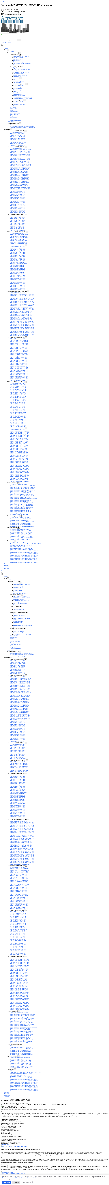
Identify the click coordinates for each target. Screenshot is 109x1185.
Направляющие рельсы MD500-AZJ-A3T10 (22, 545)
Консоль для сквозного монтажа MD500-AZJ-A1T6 (24, 558)
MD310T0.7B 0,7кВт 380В (17, 219)
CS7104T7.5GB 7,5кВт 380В (18, 396)
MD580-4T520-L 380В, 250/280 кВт (19, 469)
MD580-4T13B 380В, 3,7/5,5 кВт (19, 439)
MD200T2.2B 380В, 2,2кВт (17, 145)
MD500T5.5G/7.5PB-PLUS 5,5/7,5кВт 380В (22, 304)
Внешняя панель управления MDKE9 (20, 524)
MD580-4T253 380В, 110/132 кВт (19, 458)
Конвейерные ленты (18, 85)
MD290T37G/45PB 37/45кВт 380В (19, 174)
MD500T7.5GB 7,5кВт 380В (18, 259)
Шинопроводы (14, 107)
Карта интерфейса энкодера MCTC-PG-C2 (21, 507)
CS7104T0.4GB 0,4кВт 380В (18, 385)
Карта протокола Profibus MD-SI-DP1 (20, 501)
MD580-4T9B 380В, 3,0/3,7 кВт (18, 438)
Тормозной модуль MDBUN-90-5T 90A (21, 535)
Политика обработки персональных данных (22, 126)
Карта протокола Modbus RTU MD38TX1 (21, 494)
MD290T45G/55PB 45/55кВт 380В (19, 177)
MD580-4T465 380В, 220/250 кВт (19, 465)
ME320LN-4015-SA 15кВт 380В (19, 240)
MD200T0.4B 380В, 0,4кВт (17, 141)
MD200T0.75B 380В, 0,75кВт (18, 142)
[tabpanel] (54, 1105)
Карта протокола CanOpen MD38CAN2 (21, 491)
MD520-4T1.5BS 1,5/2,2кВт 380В (19, 344)
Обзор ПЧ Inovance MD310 (17, 216)
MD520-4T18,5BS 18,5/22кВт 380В (19, 356)
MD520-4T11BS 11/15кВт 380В (18, 353)
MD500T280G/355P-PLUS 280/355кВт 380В (22, 330)
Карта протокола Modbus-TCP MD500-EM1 (22, 495)
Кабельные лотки (18, 59)
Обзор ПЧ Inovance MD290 (17, 148)
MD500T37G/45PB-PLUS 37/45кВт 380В (21, 314)
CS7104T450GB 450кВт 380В (18, 426)
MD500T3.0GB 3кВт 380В (17, 255)
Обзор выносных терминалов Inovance (20, 517)
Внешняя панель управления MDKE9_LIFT (22, 526)
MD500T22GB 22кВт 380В (17, 265)
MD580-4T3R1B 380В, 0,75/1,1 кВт (19, 432)
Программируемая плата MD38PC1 (20, 514)
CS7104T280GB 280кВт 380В (18, 420)
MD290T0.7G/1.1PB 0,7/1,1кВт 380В (20, 151)
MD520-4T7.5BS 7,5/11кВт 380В (19, 351)
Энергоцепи (13, 118)
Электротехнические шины (20, 64)
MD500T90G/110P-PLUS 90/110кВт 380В (21, 320)
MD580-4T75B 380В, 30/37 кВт (18, 449)
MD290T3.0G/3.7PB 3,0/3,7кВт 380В (20, 157)
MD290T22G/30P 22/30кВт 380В (19, 170)
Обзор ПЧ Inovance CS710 (17, 383)
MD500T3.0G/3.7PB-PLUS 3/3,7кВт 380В (21, 301)
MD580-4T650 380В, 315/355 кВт (19, 474)
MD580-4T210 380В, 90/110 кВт (19, 457)
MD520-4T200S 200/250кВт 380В (19, 371)
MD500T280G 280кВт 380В (17, 284)
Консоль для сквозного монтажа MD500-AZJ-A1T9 (24, 562)
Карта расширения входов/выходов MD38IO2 (22, 488)
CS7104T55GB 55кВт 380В (17, 408)
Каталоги (6, 564)
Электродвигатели (18, 73)
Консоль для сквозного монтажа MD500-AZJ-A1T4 (24, 555)
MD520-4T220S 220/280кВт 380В (19, 373)
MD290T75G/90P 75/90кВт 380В (19, 184)
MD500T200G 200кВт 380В (17, 279)
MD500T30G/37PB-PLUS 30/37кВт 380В (21, 312)
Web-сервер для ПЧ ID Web (17, 546)
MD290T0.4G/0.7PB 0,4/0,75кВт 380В (20, 150)
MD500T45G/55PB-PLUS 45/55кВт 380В (21, 315)
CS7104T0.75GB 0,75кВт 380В (18, 386)
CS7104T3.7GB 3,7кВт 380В (18, 393)
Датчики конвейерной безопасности (23, 98)
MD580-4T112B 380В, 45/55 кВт (19, 452)
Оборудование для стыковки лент (22, 97)
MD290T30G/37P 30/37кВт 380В (19, 172)
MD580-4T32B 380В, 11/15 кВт (18, 444)
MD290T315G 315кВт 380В (17, 203)
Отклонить (16, 1182)
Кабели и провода (18, 57)
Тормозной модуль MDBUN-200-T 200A (21, 536)
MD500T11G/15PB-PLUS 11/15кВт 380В (21, 307)
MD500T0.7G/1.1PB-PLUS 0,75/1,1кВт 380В (22, 295)
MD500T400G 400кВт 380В (17, 288)
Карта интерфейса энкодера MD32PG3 (20, 510)
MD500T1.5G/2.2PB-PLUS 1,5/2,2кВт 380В (22, 298)
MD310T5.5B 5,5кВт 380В (17, 224)
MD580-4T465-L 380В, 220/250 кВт (19, 467)
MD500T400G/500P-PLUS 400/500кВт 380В (22, 334)
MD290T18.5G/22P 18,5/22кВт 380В (20, 167)
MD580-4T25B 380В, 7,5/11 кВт (18, 442)
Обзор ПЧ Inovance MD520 (17, 338)
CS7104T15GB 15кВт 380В (17, 399)
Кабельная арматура (18, 62)
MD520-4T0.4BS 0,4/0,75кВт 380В (19, 340)
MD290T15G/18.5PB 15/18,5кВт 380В (20, 164)
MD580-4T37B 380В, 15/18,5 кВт (19, 445)
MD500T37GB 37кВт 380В (17, 268)
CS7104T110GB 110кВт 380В (18, 412)
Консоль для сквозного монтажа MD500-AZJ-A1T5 (24, 556)
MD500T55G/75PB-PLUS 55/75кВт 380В (21, 317)
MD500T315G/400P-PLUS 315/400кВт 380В (22, 331)
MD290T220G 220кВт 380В (17, 194)
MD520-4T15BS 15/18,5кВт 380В (19, 354)
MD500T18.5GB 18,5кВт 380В (18, 263)
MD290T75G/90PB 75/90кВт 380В (19, 182)
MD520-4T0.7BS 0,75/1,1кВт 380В (19, 341)
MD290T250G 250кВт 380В (17, 197)
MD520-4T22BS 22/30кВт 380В (18, 357)
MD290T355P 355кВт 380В (17, 204)
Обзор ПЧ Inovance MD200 (17, 132)
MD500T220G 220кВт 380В (17, 281)
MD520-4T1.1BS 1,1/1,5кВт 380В (19, 343)
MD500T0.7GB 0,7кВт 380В (18, 249)
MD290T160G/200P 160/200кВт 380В (20, 190)
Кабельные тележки (18, 101)
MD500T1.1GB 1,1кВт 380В (18, 251)
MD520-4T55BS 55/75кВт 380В (18, 363)
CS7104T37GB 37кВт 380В (17, 405)
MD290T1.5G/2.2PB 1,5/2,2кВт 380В (20, 154)
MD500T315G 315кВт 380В (17, 285)
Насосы (12, 110)
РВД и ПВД (13, 108)
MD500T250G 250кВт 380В (17, 282)
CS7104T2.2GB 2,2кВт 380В (18, 390)
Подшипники (17, 76)
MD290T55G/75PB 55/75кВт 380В (19, 180)
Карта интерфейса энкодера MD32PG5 (20, 508)
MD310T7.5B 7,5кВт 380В (17, 226)
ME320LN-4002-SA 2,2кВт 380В (19, 235)
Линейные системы (18, 70)
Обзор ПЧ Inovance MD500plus (18, 292)
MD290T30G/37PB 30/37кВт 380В (19, 171)
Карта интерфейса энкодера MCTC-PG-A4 (21, 504)
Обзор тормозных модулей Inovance (20, 529)
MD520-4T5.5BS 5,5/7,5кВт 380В (19, 350)
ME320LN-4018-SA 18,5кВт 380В (19, 242)
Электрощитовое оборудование (22, 63)
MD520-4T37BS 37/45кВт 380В (18, 360)
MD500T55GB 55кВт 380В (17, 271)
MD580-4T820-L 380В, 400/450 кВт (19, 481)
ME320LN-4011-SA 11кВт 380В (18, 239)
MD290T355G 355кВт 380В (17, 205)
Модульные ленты (18, 88)
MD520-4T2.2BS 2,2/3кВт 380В (18, 346)
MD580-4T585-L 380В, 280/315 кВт (19, 472)
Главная (6, 48)
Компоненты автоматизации (21, 72)
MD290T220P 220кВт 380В (17, 193)
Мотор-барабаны (18, 92)
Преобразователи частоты (20, 68)
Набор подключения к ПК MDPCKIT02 (21, 548)
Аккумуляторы (17, 82)
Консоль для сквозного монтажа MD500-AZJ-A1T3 (24, 554)
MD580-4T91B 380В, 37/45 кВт (18, 451)
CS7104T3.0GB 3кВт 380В (17, 392)
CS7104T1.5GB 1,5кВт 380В (18, 389)
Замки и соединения (18, 87)
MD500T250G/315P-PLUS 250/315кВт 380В (22, 328)
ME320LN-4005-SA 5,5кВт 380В (19, 236)
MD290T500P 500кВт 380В (17, 213)
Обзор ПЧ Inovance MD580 (17, 429)
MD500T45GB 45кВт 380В (17, 269)
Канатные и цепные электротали (22, 106)
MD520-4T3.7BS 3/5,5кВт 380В (18, 349)
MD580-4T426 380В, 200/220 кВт (19, 462)
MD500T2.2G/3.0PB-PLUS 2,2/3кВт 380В (21, 300)
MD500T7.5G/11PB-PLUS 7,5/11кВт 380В (21, 305)
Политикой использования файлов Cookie (12, 1177)
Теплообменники (15, 113)
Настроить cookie (26, 1182)
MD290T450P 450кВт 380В (17, 210)
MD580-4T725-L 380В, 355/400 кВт (19, 478)
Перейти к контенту (6, 1)
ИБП (14, 79)
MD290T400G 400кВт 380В (17, 208)
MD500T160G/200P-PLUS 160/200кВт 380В (22, 324)
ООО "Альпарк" (11, 51)
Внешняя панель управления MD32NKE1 (21, 520)
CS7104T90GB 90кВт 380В (17, 410)
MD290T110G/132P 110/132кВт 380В (20, 187)
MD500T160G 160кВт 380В (17, 278)
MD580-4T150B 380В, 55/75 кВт (19, 454)
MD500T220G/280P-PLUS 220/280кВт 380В (22, 327)
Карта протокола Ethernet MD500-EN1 (20, 497)
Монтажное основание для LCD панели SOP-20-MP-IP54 (25, 543)
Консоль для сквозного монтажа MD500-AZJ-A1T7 (24, 559)
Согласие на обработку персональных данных (22, 127)
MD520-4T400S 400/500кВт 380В (19, 380)
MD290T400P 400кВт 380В (17, 207)
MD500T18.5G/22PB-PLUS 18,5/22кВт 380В (22, 310)
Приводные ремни (18, 94)
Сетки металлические (19, 95)
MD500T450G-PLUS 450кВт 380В (19, 335)
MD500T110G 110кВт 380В (17, 275)
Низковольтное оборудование (21, 56)
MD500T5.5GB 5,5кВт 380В (18, 258)
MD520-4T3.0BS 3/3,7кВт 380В (18, 347)
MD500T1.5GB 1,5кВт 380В (18, 252)
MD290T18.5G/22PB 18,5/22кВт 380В (20, 165)
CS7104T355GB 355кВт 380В (18, 423)
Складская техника (15, 120)
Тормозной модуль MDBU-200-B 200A (20, 539)
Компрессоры (14, 114)
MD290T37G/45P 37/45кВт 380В (19, 175)
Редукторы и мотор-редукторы (21, 69)
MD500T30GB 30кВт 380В (17, 266)
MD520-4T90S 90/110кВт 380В (18, 366)
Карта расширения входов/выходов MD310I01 (22, 485)
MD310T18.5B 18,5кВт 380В (18, 230)
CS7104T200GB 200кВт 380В (18, 416)
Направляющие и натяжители (21, 90)
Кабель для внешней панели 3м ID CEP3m (21, 549)
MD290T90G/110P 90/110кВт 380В (19, 185)
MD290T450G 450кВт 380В (17, 211)
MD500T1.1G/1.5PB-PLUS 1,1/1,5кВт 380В (22, 297)
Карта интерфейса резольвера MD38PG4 (21, 513)
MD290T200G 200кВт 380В (17, 191)
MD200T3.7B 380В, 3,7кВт (17, 139)
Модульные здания (15, 116)
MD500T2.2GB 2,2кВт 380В (18, 253)
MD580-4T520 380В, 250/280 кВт (19, 468)
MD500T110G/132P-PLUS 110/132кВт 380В (22, 321)
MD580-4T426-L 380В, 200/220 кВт (19, 464)
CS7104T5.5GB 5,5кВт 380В (18, 395)
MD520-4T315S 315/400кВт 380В (19, 377)
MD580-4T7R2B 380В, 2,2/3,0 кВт (19, 436)
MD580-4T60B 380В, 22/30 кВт (18, 448)
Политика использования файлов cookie (21, 124)
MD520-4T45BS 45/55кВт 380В (18, 361)
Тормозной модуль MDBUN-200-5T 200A (21, 538)
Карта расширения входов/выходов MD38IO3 (22, 487)
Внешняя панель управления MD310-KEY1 (22, 521)
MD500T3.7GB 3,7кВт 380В (18, 256)
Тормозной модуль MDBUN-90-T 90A (20, 533)
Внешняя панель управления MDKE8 (20, 523)
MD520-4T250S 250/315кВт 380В (19, 374)
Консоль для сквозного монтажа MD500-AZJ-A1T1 (24, 551)
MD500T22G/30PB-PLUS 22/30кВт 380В (21, 311)
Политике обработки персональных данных (24, 1179)
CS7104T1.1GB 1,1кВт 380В (18, 387)
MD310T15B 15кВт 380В (17, 229)
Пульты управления (18, 103)
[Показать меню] (1, 44)
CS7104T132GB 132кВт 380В (18, 413)
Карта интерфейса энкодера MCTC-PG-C (21, 511)
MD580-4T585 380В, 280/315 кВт (19, 471)
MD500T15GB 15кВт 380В (17, 262)
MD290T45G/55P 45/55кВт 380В (19, 178)
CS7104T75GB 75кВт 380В (17, 409)
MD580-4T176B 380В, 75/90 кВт (19, 455)
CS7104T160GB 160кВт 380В (18, 415)
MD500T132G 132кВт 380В (17, 276)
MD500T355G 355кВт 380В (17, 286)
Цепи (14, 91)
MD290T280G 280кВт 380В (17, 200)
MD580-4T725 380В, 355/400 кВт (19, 477)
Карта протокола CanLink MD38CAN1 (20, 493)
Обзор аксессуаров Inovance (17, 542)
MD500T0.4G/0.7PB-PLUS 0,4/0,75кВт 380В (22, 294)
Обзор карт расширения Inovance (19, 484)
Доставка (6, 565)
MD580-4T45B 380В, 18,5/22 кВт (19, 446)
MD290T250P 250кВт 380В (17, 195)
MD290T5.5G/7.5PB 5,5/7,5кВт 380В (20, 160)
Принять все (6, 1182)
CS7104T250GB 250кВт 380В (18, 419)
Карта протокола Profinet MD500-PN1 (20, 500)
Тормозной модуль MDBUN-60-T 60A (20, 530)
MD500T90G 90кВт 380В (17, 274)
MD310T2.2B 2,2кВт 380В (17, 221)
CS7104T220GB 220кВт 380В (18, 418)
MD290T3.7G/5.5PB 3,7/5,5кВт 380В (20, 158)
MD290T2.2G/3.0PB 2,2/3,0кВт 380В (20, 155)
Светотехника (17, 60)
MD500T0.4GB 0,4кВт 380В (18, 248)
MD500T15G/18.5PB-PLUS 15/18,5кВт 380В (22, 308)
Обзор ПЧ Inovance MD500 (17, 246)
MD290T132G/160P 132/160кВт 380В (20, 188)
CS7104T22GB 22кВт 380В (17, 402)
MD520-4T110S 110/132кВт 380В (19, 367)
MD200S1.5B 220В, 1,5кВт (17, 136)
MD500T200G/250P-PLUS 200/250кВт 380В (22, 325)
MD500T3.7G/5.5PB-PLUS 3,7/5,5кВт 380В (22, 302)
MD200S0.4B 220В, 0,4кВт (17, 134)
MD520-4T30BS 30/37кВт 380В (18, 359)
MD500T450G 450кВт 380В (17, 289)
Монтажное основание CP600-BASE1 (20, 519)
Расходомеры (13, 117)
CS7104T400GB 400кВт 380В (18, 425)
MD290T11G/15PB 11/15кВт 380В (19, 162)
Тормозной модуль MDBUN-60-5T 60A (21, 532)
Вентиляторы (14, 111)
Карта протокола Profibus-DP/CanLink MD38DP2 (23, 498)
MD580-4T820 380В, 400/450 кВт (19, 479)
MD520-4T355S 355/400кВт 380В (19, 379)
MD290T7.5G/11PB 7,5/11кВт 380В (19, 161)
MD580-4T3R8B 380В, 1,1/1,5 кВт (19, 434)
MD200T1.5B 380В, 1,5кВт (17, 144)
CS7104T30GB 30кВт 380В (17, 403)
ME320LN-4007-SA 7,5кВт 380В (19, 237)
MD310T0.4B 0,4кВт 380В (17, 217)
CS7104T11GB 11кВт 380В (17, 398)
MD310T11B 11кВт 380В (17, 227)
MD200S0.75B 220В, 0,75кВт (18, 135)
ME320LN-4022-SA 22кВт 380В (19, 243)
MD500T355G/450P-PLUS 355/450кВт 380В (22, 333)
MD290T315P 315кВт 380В (17, 201)
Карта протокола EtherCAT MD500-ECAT (21, 503)
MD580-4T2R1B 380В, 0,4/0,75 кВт (19, 431)
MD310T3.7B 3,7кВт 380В (17, 223)
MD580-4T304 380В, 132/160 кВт (19, 459)
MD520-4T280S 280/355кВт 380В (19, 376)
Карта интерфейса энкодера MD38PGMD (21, 505)
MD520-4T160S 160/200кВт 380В (19, 370)
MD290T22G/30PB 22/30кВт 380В (19, 168)
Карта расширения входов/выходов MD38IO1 (22, 490)
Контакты (6, 568)
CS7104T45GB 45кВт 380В (17, 406)
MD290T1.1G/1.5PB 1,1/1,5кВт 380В (20, 152)
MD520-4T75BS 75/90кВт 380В (18, 364)
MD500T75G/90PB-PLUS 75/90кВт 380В (21, 318)
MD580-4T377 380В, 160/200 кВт (19, 461)
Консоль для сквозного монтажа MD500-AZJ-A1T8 (24, 561)
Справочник (10, 121)
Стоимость (7, 566)
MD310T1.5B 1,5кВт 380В (17, 220)
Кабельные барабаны (19, 104)
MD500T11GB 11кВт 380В (17, 261)
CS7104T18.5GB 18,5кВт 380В (18, 400)
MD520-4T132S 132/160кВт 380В (19, 369)
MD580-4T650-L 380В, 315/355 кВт (19, 475)
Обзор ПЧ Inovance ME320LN (18, 233)
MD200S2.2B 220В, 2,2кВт (17, 138)
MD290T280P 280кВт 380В (17, 198)
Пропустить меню (6, 42)
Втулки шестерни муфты (20, 75)
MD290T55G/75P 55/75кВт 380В (19, 181)
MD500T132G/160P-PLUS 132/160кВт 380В (22, 322)
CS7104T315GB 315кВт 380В (18, 422)
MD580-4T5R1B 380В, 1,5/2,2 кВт (19, 435)
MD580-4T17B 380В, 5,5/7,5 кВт (19, 441)
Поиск (18, 40)
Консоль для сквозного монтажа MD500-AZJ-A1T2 (24, 552)
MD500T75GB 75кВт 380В (17, 272)
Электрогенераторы (18, 81)
